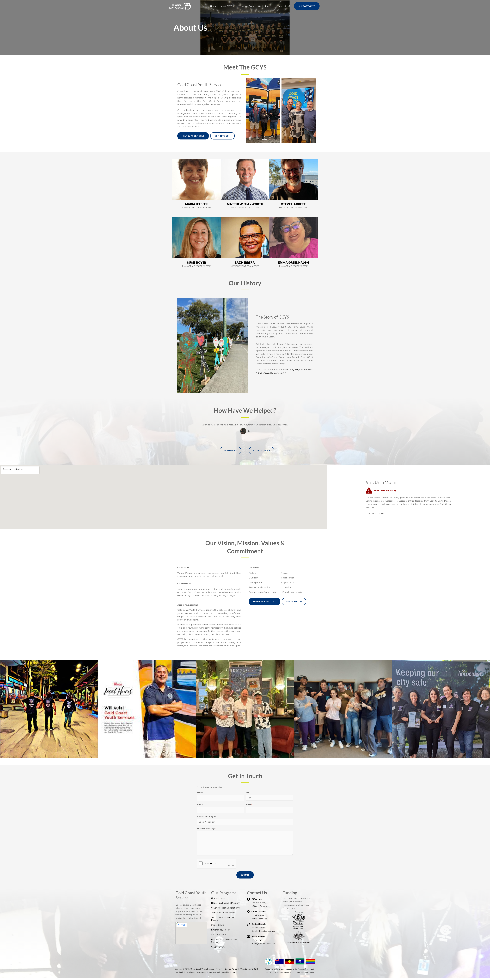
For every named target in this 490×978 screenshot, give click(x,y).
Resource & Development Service (224, 940)
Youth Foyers (218, 947)
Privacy (219, 969)
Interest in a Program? (207, 816)
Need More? (284, 6)
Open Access (217, 898)
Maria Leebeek (196, 204)
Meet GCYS (226, 6)
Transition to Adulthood (223, 912)
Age (248, 792)
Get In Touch (264, 6)
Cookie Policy (231, 969)
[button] (245, 760)
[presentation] (216, 864)
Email (249, 804)
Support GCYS (306, 6)
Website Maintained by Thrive (222, 972)
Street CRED (217, 925)
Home (213, 6)
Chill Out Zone (218, 934)
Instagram (201, 972)
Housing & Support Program (225, 903)
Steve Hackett (293, 204)
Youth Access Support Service (226, 908)
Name (200, 792)
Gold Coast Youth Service (202, 969)
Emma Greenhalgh (293, 262)
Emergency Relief (220, 930)
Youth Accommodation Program (223, 918)
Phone (200, 804)
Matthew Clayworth (245, 204)
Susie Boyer (196, 262)
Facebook (190, 972)
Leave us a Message (206, 828)
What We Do (245, 6)
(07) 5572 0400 (261, 928)
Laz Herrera (245, 262)
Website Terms (246, 969)
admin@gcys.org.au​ (266, 931)
